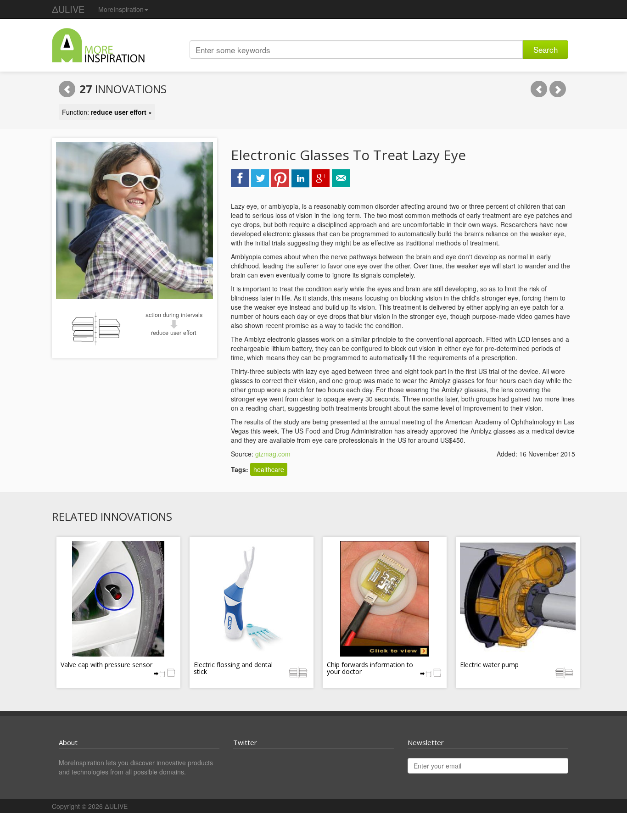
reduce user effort (173, 333)
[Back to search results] (67, 89)
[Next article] (557, 89)
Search (545, 49)
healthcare (268, 469)
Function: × (107, 112)
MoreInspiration (121, 9)
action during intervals (174, 315)
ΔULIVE (68, 9)
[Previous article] (539, 89)
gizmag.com (273, 453)
